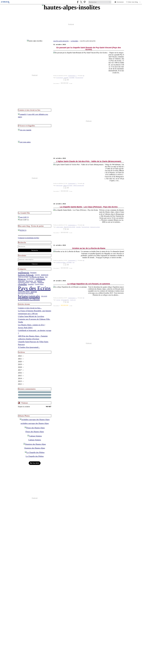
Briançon (22, 279)
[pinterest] (84, 2)
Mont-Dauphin (29, 281)
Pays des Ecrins (34, 288)
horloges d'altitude (26, 275)
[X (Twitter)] (81, 2)
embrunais (40, 279)
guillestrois (23, 272)
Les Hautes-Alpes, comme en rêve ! (31, 325)
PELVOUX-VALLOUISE (25, 293)
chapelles (22, 284)
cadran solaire (21, 281)
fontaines (31, 284)
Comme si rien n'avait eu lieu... (30, 308)
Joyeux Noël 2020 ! (25, 328)
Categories (74, 41)
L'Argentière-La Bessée (29, 299)
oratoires (39, 281)
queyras (34, 292)
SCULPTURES (31, 279)
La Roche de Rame (37, 277)
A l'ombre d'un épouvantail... (29, 347)
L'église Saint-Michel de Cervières (31, 316)
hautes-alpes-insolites (61, 41)
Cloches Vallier (39, 284)
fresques (33, 273)
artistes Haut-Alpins (24, 291)
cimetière (37, 275)
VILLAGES (44, 296)
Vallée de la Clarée (23, 277)
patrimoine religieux (24, 282)
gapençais (44, 275)
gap (35, 281)
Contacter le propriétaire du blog (28, 238)
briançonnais (29, 296)
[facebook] (77, 2)
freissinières (33, 282)
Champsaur (41, 282)
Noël (46, 277)
